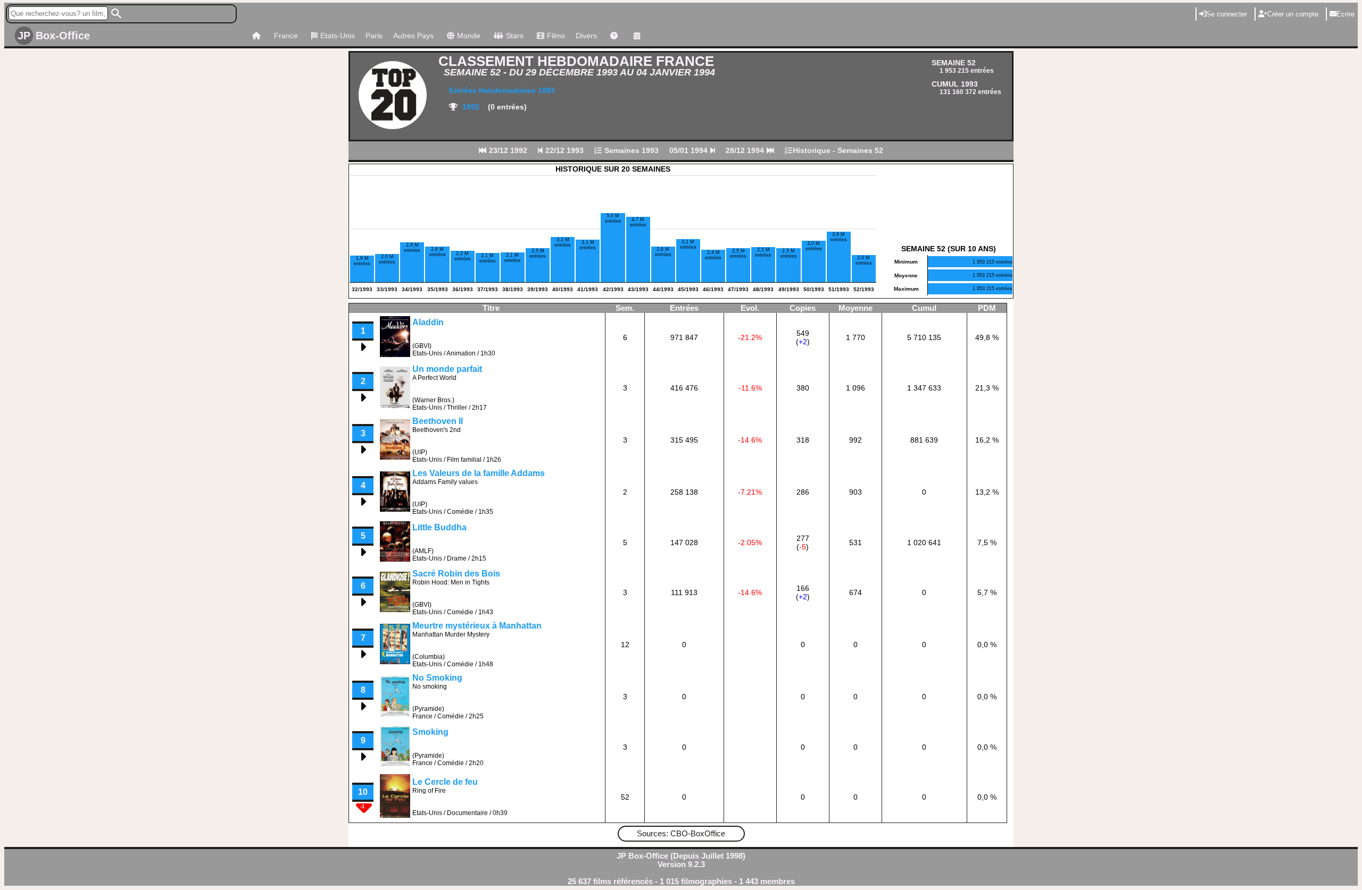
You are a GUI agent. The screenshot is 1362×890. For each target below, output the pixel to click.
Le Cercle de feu (445, 781)
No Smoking (437, 677)
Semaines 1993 (630, 150)
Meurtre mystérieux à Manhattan (477, 625)
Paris (374, 35)
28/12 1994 (746, 150)
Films (556, 35)
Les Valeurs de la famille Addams (478, 473)
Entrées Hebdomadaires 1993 (502, 90)
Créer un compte (1292, 14)
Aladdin (428, 322)
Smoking (430, 731)
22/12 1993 (563, 150)
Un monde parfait (447, 369)
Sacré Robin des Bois (456, 573)
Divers (586, 35)
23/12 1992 (507, 150)
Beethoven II (437, 421)
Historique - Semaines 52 (838, 150)
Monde (468, 35)
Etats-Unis (337, 35)
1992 (469, 107)
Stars (515, 35)
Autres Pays (413, 35)
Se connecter (1226, 14)
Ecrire (1345, 14)
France (286, 35)
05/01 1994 (689, 150)
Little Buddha (439, 527)
